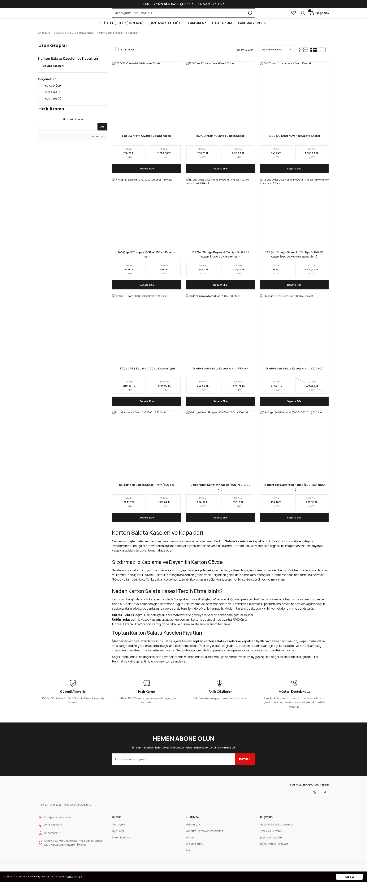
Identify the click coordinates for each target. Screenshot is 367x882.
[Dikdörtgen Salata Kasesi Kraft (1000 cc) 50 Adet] (294, 328)
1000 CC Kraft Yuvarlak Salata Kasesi (294, 136)
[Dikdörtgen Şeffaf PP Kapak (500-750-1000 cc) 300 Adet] (220, 445)
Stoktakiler (127, 49)
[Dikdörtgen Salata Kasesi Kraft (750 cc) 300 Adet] (220, 328)
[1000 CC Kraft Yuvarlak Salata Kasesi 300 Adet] (294, 96)
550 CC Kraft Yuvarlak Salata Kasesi (146, 136)
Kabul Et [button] (349, 876)
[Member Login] (302, 13)
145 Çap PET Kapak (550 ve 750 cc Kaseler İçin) (146, 254)
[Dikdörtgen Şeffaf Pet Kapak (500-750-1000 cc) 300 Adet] (294, 445)
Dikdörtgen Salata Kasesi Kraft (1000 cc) (294, 368)
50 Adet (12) (53, 85)
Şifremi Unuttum (122, 837)
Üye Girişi (118, 831)
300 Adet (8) (53, 92)
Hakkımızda (193, 824)
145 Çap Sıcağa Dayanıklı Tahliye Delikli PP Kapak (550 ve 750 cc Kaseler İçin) (294, 254)
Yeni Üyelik (118, 824)
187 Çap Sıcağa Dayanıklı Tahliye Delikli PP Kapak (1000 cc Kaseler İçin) (220, 254)
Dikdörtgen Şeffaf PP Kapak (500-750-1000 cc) (220, 487)
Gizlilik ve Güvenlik (271, 831)
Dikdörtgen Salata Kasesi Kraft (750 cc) (220, 368)
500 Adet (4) (53, 98)
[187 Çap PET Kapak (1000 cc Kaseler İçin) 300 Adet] (146, 328)
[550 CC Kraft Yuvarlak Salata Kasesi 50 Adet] (146, 96)
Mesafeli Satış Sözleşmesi (276, 824)
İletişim (190, 837)
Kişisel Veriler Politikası (274, 844)
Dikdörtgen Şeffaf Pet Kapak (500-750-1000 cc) (294, 487)
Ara (102, 127)
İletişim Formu (194, 844)
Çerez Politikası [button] (74, 876)
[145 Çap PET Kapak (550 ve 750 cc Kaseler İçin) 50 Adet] (146, 212)
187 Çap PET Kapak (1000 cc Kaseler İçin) (146, 368)
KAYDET (245, 759)
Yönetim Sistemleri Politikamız (205, 831)
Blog (189, 850)
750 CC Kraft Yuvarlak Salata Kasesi (220, 136)
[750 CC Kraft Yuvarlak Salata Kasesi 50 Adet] (220, 96)
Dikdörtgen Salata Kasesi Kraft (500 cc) (146, 485)
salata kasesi (169, 546)
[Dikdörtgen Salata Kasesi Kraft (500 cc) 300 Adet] (146, 445)
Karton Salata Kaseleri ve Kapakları (118, 32)
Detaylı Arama (98, 136)
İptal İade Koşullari (271, 837)
